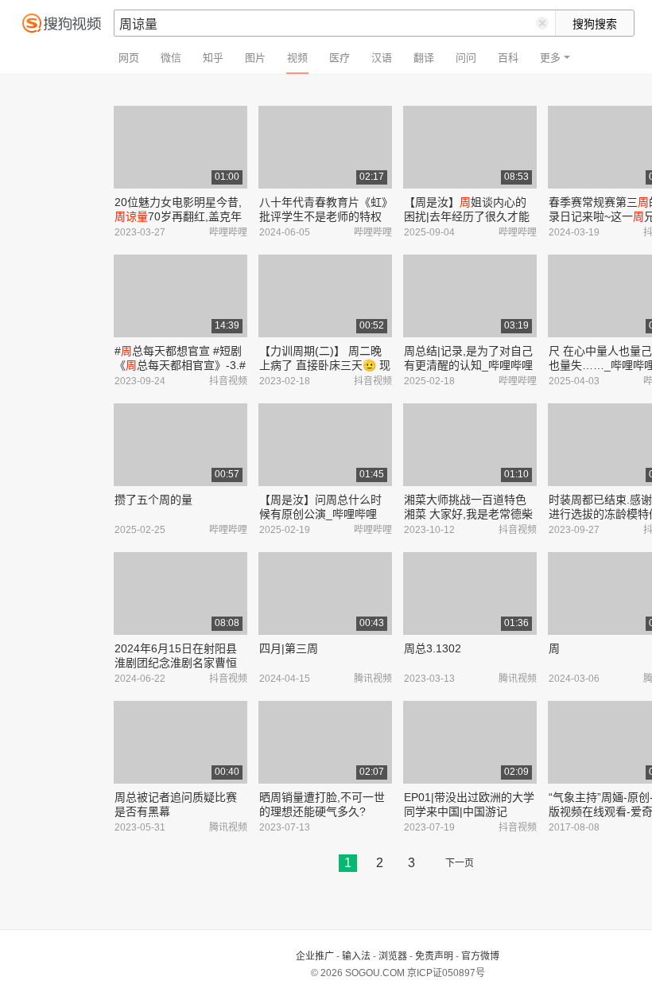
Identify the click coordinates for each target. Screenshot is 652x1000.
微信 (171, 58)
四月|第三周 (288, 648)
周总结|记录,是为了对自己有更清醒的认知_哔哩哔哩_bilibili (468, 365)
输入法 (356, 956)
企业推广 (315, 956)
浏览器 (392, 956)
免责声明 (434, 956)
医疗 (339, 58)
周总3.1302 (432, 648)
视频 (297, 58)
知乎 (213, 58)
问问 (466, 58)
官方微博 (480, 956)
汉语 (381, 58)
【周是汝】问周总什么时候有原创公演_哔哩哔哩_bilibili (320, 514)
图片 (255, 58)
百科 (508, 58)
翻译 (423, 58)
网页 (128, 58)
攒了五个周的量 (153, 499)
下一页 (459, 863)
